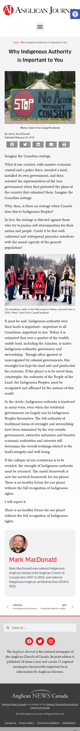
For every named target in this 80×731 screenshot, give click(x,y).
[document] (40, 365)
